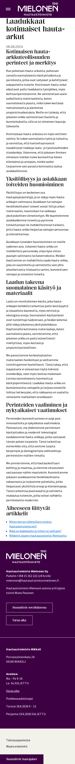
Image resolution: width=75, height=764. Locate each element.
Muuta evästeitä (16, 746)
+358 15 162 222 (27, 576)
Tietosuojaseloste (18, 740)
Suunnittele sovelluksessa (29, 607)
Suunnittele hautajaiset (21, 759)
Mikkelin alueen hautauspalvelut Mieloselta (38, 535)
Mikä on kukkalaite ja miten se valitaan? (35, 531)
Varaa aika (19, 620)
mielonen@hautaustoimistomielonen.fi (32, 580)
